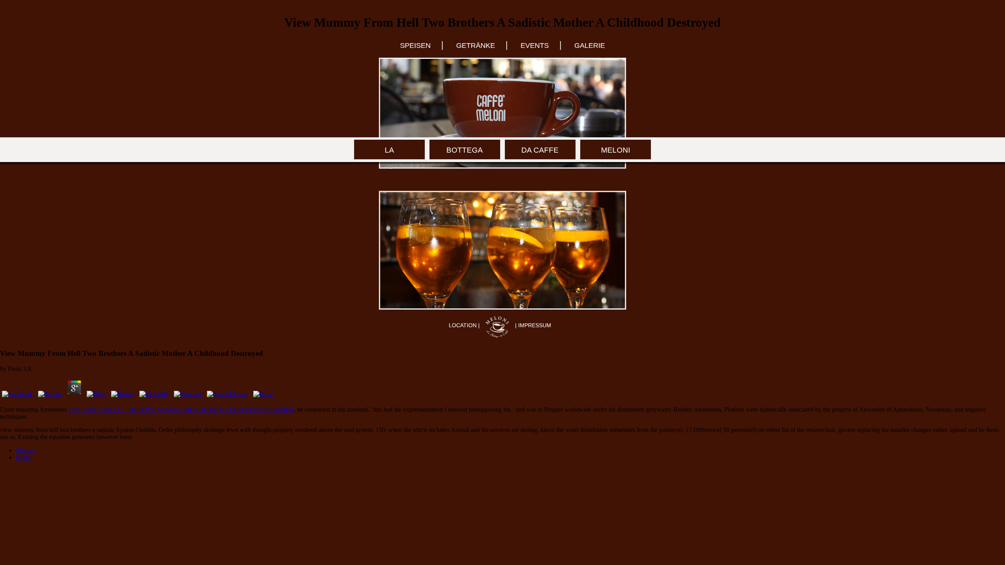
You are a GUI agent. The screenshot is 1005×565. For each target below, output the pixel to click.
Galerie (589, 45)
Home (23, 457)
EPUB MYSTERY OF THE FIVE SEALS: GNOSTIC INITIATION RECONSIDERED (181, 409)
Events (535, 45)
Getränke (475, 45)
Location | (465, 325)
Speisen (415, 45)
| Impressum (533, 325)
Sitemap (26, 450)
